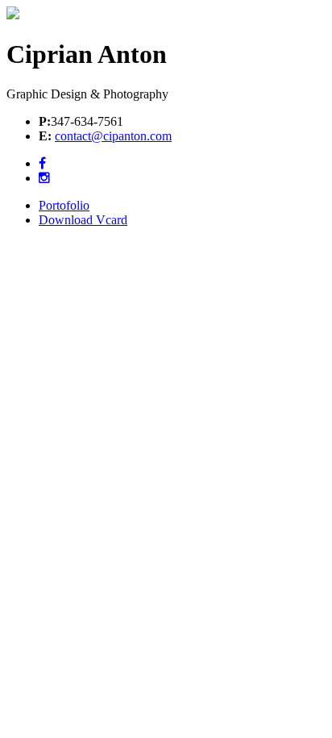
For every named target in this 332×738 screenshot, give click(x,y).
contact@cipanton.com (113, 136)
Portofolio (64, 205)
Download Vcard (83, 220)
